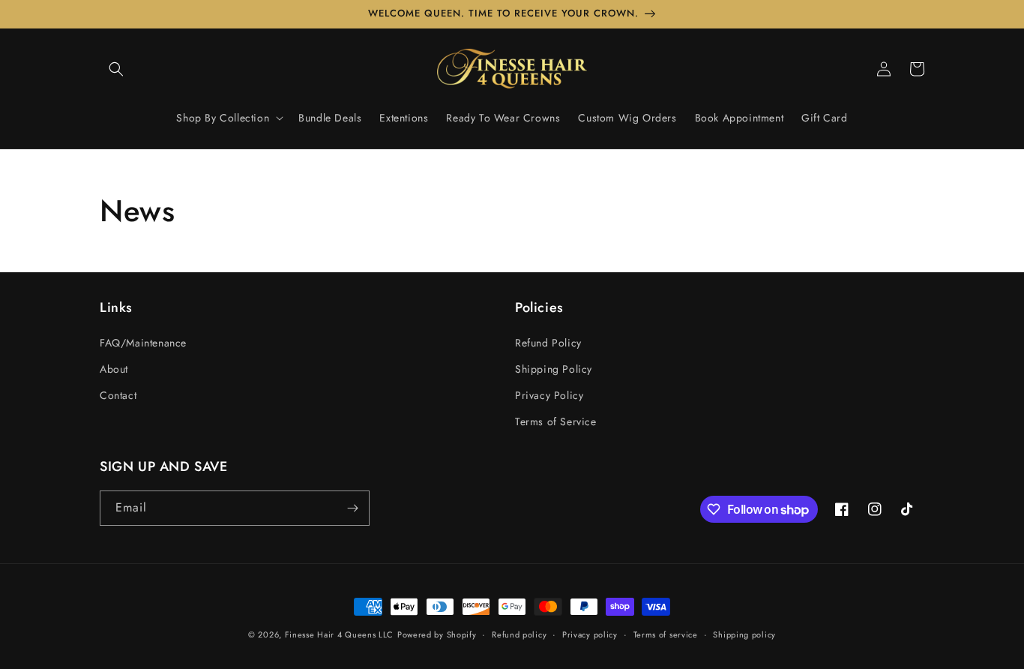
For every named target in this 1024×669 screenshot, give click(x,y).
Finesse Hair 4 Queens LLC (339, 634)
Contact (118, 395)
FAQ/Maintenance (143, 342)
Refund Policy (548, 342)
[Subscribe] (352, 508)
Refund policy (519, 634)
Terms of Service (556, 421)
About (114, 369)
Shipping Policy (553, 369)
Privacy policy (590, 634)
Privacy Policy (549, 395)
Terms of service (665, 634)
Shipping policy (744, 634)
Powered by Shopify (437, 634)
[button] (116, 69)
